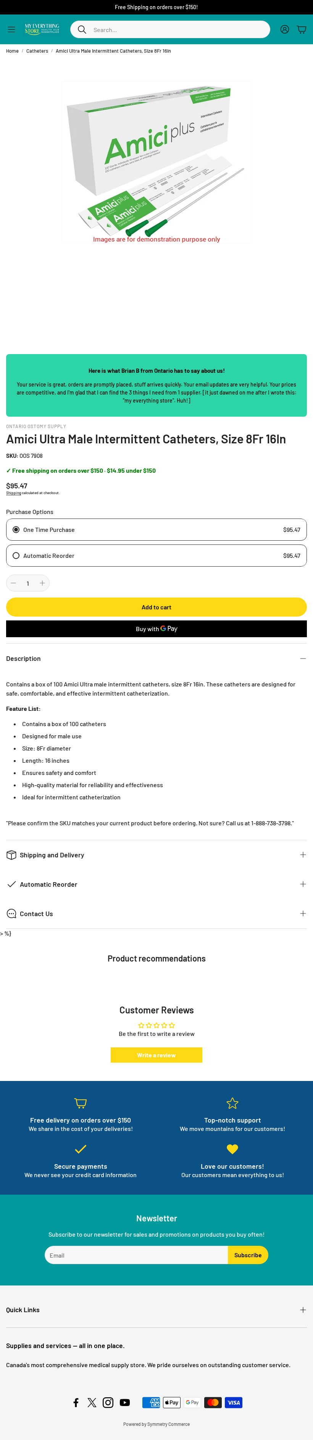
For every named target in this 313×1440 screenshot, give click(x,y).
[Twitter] (92, 1402)
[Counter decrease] (13, 583)
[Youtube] (124, 1402)
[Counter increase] (42, 583)
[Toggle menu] (11, 29)
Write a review (156, 1054)
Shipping (13, 492)
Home (12, 51)
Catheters (37, 51)
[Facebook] (76, 1402)
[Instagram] (108, 1402)
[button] (170, 29)
